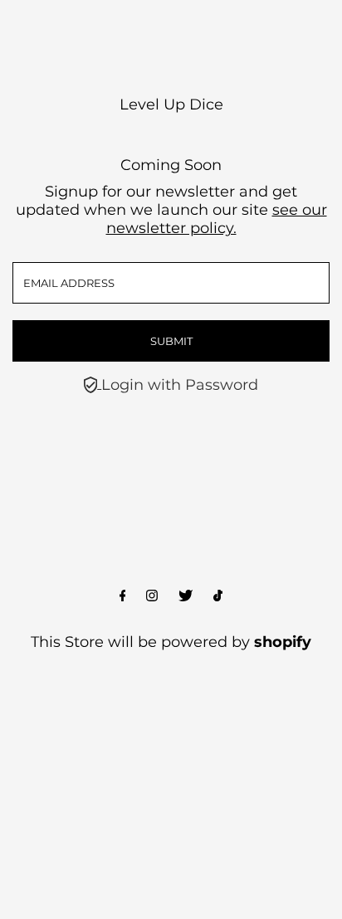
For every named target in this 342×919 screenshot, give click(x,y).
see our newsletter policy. (216, 219)
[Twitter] (185, 596)
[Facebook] (122, 596)
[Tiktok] (218, 596)
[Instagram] (152, 596)
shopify (282, 642)
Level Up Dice (171, 104)
